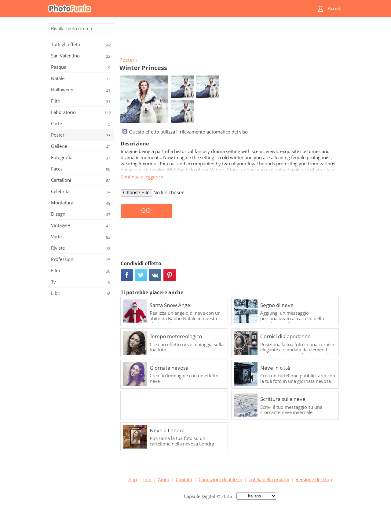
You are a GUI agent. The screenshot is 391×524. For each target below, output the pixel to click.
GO (146, 210)
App (132, 479)
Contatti (184, 479)
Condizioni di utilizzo (220, 479)
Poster (127, 60)
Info (147, 479)
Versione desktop (314, 479)
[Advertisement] (230, 38)
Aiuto (163, 479)
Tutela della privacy (269, 479)
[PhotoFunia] (172, 8)
